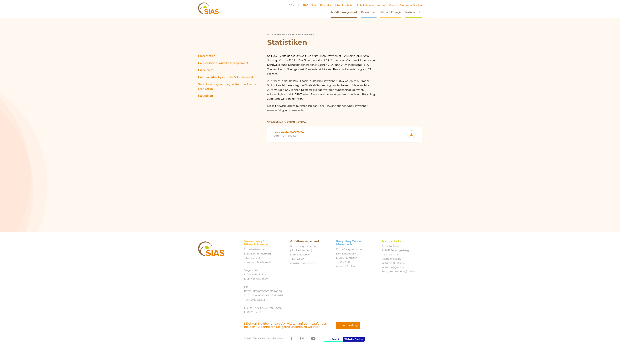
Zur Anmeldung (348, 325)
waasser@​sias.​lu (392, 258)
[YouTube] (313, 338)
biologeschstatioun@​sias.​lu (398, 271)
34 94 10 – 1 (253, 257)
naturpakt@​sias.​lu (393, 267)
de (291, 5)
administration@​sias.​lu (258, 262)
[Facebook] (292, 338)
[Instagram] (302, 338)
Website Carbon (353, 339)
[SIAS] (211, 249)
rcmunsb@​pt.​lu (345, 266)
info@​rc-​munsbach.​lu (303, 263)
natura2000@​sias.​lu (394, 263)
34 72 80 (298, 258)
